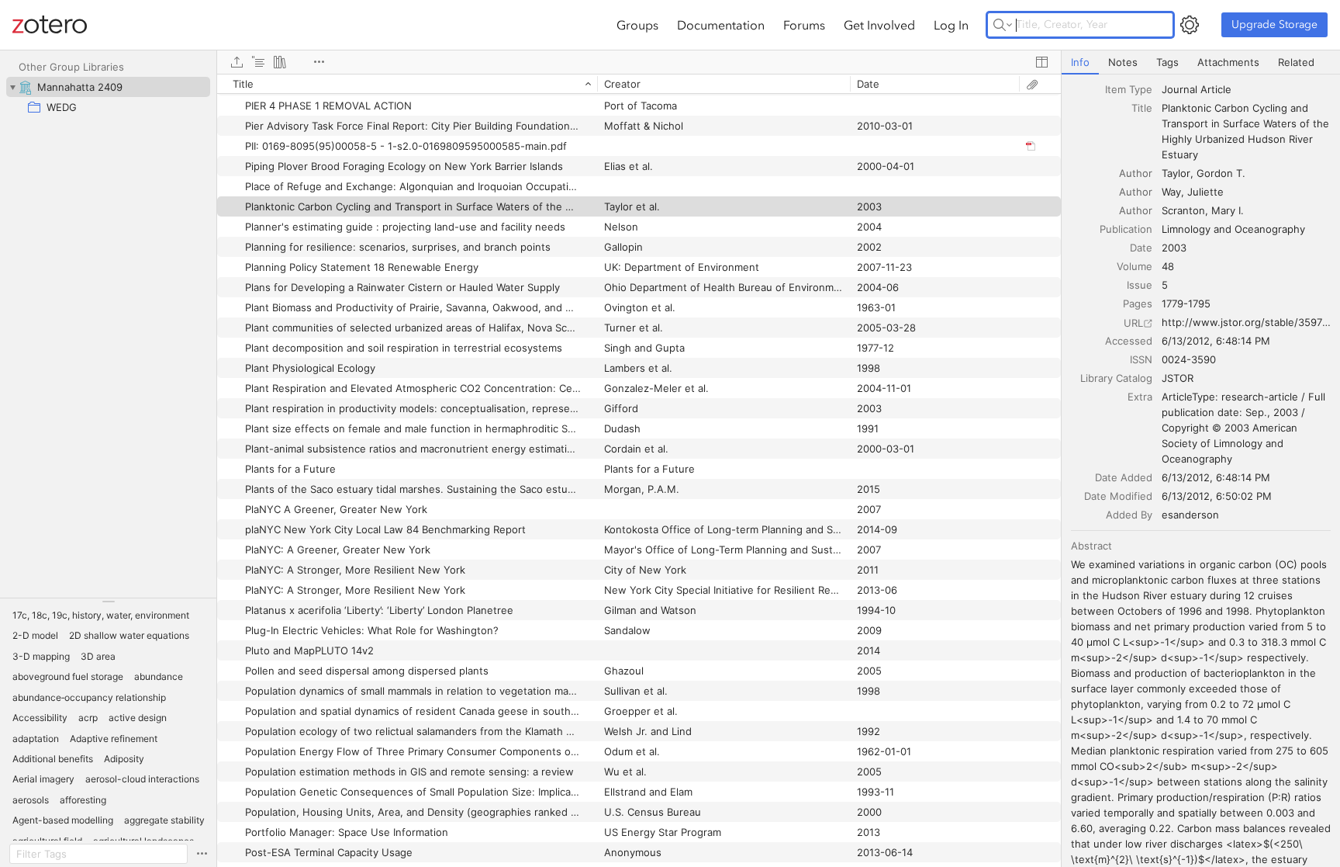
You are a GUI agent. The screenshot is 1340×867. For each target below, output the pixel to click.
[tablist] (1201, 62)
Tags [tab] (1167, 62)
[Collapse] (12, 87)
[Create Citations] (258, 62)
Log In (951, 25)
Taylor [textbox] (1176, 173)
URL (1133, 323)
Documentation (721, 25)
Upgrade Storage (1274, 24)
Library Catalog (1116, 378)
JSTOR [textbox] (1177, 378)
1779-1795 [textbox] (1186, 303)
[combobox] (1246, 89)
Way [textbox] (1171, 192)
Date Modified (1118, 496)
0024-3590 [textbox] (1189, 359)
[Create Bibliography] (280, 62)
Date (1141, 247)
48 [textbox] (1168, 266)
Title (1141, 108)
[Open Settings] (1189, 25)
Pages (1137, 303)
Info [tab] (1080, 62)
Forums (804, 25)
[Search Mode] (1002, 25)
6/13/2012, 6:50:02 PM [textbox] (1217, 496)
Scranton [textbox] (1183, 210)
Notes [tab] (1123, 62)
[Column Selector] (1041, 62)
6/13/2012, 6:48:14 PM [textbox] (1216, 341)
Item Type (1128, 89)
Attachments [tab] (1228, 62)
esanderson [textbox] (1190, 514)
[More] (319, 62)
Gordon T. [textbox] (1221, 173)
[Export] (236, 62)
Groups (637, 25)
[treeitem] (108, 87)
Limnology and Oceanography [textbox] (1233, 229)
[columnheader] (407, 84)
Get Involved (879, 25)
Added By (1129, 514)
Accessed (1128, 341)
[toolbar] (639, 62)
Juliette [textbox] (1205, 192)
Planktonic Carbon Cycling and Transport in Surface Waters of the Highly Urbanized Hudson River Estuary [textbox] (1247, 131)
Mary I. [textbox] (1227, 210)
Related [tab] (1296, 62)
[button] (101, 616)
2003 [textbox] (1174, 247)
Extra (1140, 396)
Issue (1139, 285)
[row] (639, 84)
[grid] (639, 470)
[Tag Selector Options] (202, 854)
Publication (1126, 229)
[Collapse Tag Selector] (108, 601)
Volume (1134, 266)
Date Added (1123, 477)
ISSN (1141, 359)
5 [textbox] (1165, 285)
